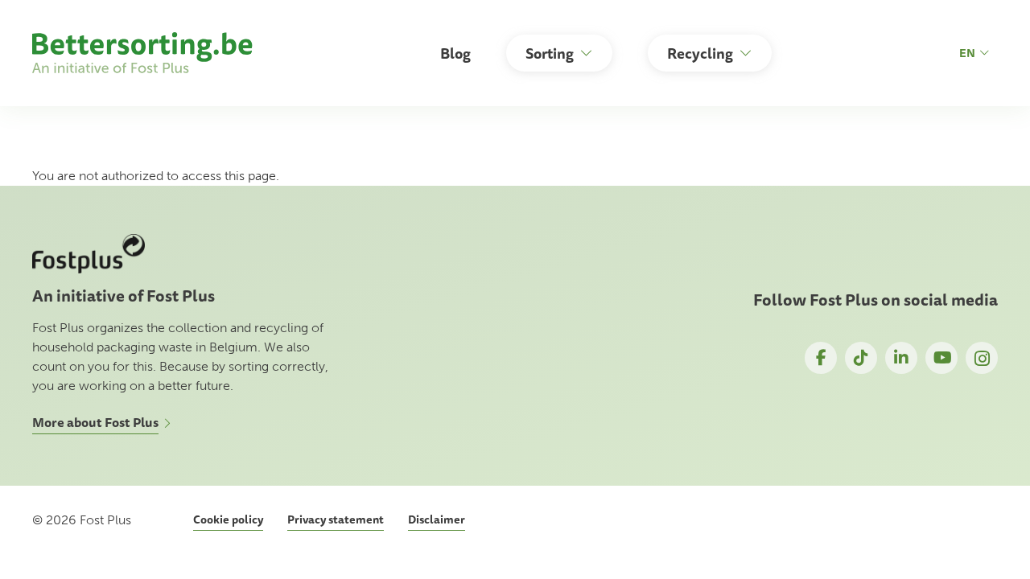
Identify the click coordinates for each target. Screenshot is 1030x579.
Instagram (982, 358)
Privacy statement (335, 519)
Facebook (821, 358)
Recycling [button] (700, 53)
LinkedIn (901, 358)
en (967, 53)
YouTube (941, 358)
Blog (455, 53)
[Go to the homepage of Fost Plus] (146, 53)
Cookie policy (228, 519)
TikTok (861, 358)
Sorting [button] (549, 53)
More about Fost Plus (95, 422)
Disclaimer (436, 519)
